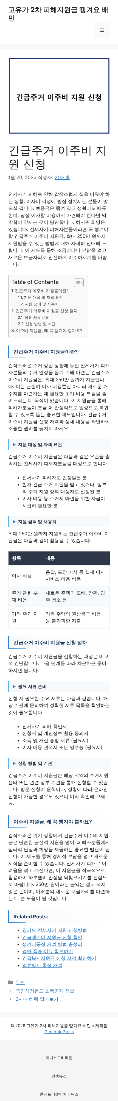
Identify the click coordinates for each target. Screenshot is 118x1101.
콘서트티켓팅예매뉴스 (59, 1094)
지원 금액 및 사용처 (42, 304)
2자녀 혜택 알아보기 (37, 999)
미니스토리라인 (59, 1057)
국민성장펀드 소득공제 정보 (45, 991)
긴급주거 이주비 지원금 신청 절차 (47, 310)
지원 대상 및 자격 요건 (43, 297)
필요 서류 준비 (37, 317)
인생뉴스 (59, 1076)
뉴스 (20, 982)
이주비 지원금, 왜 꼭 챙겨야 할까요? (49, 330)
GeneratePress (59, 1031)
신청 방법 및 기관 (40, 324)
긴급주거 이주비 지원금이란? (42, 290)
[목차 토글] (76, 282)
